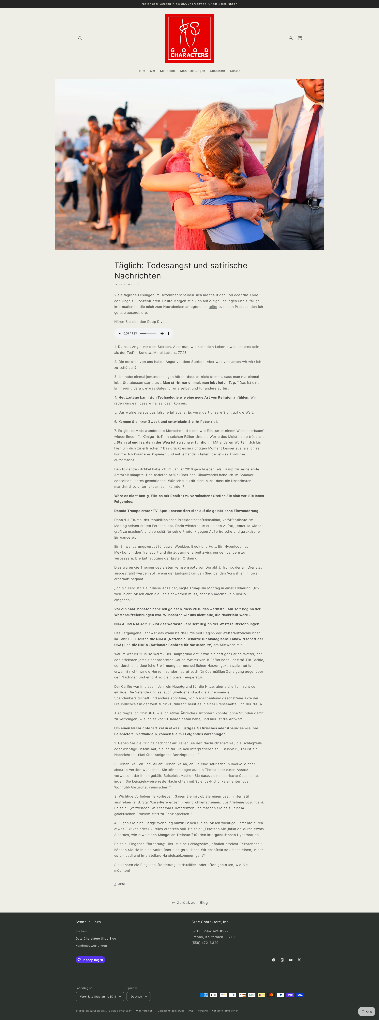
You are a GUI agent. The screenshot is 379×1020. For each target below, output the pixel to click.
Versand (203, 1010)
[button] (80, 38)
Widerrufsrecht (145, 1010)
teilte (213, 307)
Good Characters (96, 1010)
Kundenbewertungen (91, 946)
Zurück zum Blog (192, 902)
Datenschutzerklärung (171, 1010)
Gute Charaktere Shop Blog (96, 938)
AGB (191, 1010)
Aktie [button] (122, 884)
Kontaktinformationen (225, 1010)
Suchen (81, 931)
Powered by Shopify (119, 1010)
